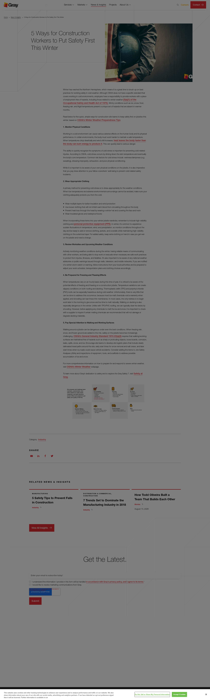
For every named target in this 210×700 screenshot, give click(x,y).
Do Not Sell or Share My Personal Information (152, 694)
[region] (105, 694)
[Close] (206, 694)
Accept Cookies (179, 694)
